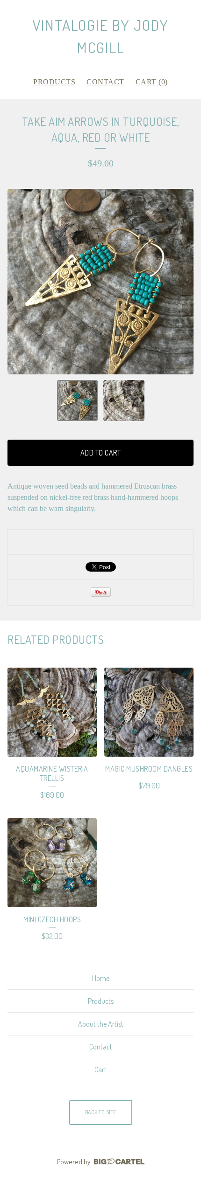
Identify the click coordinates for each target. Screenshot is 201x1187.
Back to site (100, 1112)
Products (54, 82)
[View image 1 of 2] (77, 400)
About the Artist (100, 1023)
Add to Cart (100, 452)
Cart (100, 1069)
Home (100, 978)
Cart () (152, 82)
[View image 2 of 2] (123, 400)
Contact (105, 82)
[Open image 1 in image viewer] (100, 281)
